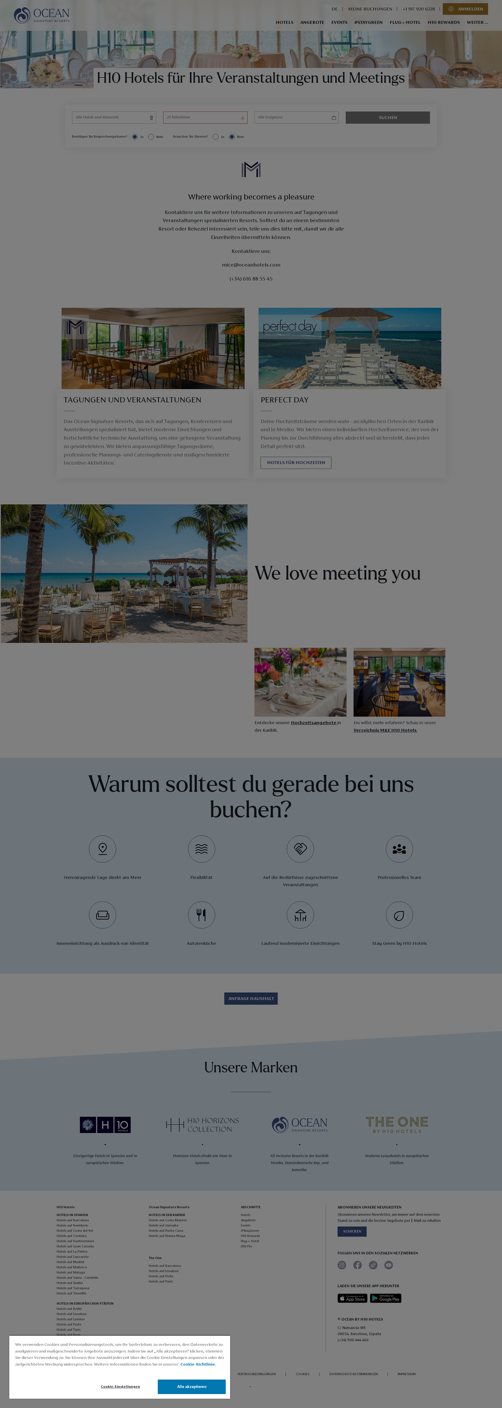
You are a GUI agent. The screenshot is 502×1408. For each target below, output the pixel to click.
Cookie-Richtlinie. (198, 1364)
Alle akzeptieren (192, 1386)
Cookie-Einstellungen (120, 1387)
